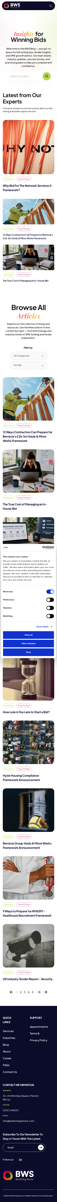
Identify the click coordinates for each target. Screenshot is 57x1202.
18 (39, 992)
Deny (28, 652)
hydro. (51, 1196)
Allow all (28, 635)
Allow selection (28, 643)
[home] (12, 5)
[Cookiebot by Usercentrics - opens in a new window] (42, 547)
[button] (50, 6)
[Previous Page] (11, 992)
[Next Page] (46, 992)
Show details (42, 627)
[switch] (50, 600)
